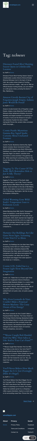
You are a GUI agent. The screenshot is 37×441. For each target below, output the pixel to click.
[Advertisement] (18, 30)
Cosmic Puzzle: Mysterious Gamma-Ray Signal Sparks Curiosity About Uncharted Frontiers (15, 134)
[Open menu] (33, 5)
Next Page (29, 401)
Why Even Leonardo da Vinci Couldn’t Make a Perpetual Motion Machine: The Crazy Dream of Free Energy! (16, 303)
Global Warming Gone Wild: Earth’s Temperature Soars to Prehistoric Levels (16, 202)
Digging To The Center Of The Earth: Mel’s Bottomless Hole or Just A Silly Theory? (18, 171)
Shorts (12, 72)
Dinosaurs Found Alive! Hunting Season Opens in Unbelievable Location (18, 67)
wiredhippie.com (14, 5)
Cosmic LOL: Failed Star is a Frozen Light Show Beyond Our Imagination (18, 269)
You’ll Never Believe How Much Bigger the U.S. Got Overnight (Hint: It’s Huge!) (18, 371)
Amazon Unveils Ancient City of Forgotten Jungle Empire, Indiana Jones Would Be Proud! (18, 100)
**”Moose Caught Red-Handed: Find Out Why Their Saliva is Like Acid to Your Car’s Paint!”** (18, 338)
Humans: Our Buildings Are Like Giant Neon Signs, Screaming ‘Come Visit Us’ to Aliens (18, 235)
